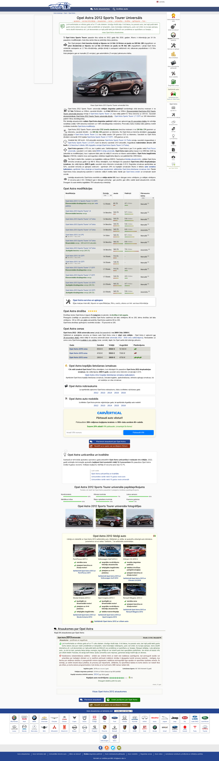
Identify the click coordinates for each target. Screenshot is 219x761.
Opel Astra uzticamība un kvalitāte (105, 474)
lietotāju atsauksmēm (133, 159)
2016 (123, 393)
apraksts (173, 110)
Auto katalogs (58, 13)
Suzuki (185, 731)
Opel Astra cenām (133, 172)
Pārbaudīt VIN (138, 432)
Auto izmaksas (173, 57)
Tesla (195, 731)
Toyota (205, 731)
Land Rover (205, 721)
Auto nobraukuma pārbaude (173, 67)
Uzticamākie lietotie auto (173, 20)
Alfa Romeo (14, 721)
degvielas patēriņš (173, 39)
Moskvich (64, 731)
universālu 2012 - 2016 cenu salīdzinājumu (126, 338)
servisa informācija (173, 117)
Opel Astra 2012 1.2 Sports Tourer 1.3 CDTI (82, 201)
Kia (185, 721)
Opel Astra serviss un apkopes (88, 300)
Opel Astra (72, 13)
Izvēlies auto (122, 9)
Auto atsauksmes (102, 9)
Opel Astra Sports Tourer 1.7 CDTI (128, 116)
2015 (116, 393)
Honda (125, 721)
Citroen (64, 721)
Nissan (74, 731)
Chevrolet (44, 721)
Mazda (24, 731)
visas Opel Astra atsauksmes (112, 32)
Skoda (155, 731)
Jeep (174, 721)
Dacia (84, 721)
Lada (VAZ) (194, 721)
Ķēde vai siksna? (173, 30)
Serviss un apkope (173, 49)
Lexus (14, 731)
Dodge (94, 721)
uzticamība (173, 138)
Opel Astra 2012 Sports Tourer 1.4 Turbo (81, 219)
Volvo (114, 740)
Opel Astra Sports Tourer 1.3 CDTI (81, 143)
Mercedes (34, 731)
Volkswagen (104, 740)
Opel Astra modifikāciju (86, 126)
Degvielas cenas (173, 85)
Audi (24, 721)
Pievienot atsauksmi (92, 700)
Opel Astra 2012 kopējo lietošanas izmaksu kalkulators (110, 375)
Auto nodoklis (173, 77)
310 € (96, 674)
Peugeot (94, 731)
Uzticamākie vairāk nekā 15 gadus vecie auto (108, 477)
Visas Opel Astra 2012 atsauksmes (109, 691)
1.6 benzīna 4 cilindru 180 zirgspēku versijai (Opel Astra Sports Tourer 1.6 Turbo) (99, 145)
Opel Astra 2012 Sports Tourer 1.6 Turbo (81, 241)
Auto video (159, 754)
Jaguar (165, 721)
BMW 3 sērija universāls (105, 151)
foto (173, 159)
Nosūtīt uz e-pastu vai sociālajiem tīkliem (111, 446)
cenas (173, 131)
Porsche (104, 731)
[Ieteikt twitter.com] (112, 747)
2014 (109, 393)
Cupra (74, 721)
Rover (124, 731)
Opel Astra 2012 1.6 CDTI (75, 256)
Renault (114, 731)
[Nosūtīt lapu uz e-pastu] (118, 747)
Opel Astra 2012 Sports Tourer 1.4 (78, 211)
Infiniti (145, 721)
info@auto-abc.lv (120, 758)
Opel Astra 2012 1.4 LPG (75, 235)
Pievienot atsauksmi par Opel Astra (173, 167)
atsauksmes (173, 124)
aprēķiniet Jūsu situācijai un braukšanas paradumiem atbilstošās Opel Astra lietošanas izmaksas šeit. (111, 169)
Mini (44, 731)
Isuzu (154, 721)
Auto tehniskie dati (39, 754)
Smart (165, 731)
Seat (144, 731)
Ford (114, 721)
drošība (173, 145)
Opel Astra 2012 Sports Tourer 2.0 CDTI (80, 283)
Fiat (104, 721)
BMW (34, 721)
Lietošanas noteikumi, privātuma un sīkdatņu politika (184, 754)
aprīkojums (173, 152)
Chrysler (54, 721)
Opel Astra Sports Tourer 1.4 (101, 114)
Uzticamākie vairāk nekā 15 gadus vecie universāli (110, 479)
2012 (96, 393)
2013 (103, 393)
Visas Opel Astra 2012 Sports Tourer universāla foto (109, 105)
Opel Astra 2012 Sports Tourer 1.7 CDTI (80, 267)
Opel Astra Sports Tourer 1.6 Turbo (118, 140)
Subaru (174, 731)
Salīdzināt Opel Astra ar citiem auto (173, 98)
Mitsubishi (54, 731)
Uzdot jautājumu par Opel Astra (124, 700)
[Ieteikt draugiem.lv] (106, 747)
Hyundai (134, 721)
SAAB (134, 731)
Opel (65, 13)
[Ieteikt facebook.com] (100, 747)
